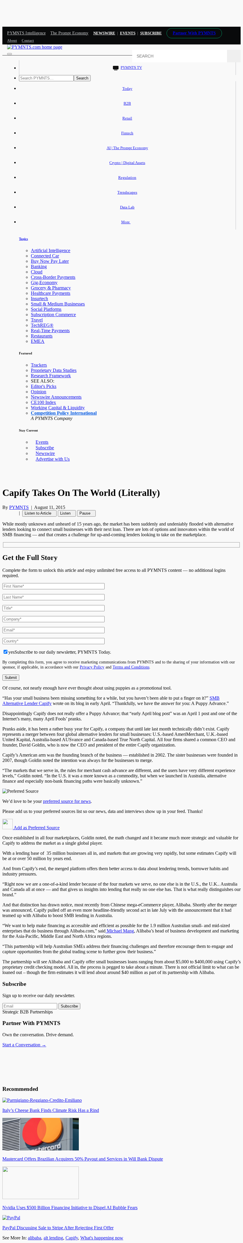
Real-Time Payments (50, 330)
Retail (127, 118)
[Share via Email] (15, 512)
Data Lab (127, 207)
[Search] (234, 56)
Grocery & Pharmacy (51, 287)
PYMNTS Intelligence (26, 33)
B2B (127, 103)
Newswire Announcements (56, 397)
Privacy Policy (92, 667)
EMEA (37, 341)
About (12, 41)
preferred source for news (67, 801)
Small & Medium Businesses (58, 303)
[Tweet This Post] (7, 512)
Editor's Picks (43, 386)
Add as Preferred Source (36, 827)
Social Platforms (46, 309)
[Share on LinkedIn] (11, 512)
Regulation (127, 177)
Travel (37, 319)
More (126, 222)
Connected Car (45, 255)
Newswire (104, 33)
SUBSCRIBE (151, 33)
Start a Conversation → (24, 1044)
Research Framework (51, 375)
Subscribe (45, 447)
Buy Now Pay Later (50, 261)
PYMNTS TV (131, 67)
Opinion (38, 391)
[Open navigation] (9, 54)
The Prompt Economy (69, 33)
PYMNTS (19, 507)
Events (127, 33)
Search (82, 78)
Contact (28, 41)
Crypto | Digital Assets (127, 162)
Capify (71, 1237)
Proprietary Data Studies (53, 370)
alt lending (53, 1237)
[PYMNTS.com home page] (34, 47)
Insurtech (39, 298)
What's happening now (101, 1237)
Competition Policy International (64, 413)
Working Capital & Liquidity (58, 407)
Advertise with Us (53, 458)
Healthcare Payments (50, 293)
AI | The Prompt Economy (127, 148)
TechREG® (42, 325)
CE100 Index (43, 402)
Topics (23, 239)
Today (127, 88)
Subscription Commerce (53, 314)
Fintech (127, 133)
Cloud (36, 271)
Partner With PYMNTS (194, 33)
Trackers (39, 364)
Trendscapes (127, 192)
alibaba (34, 1237)
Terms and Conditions (131, 667)
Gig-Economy (44, 282)
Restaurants (41, 335)
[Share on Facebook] (4, 512)
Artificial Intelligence (50, 250)
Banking (39, 266)
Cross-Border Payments (53, 277)
